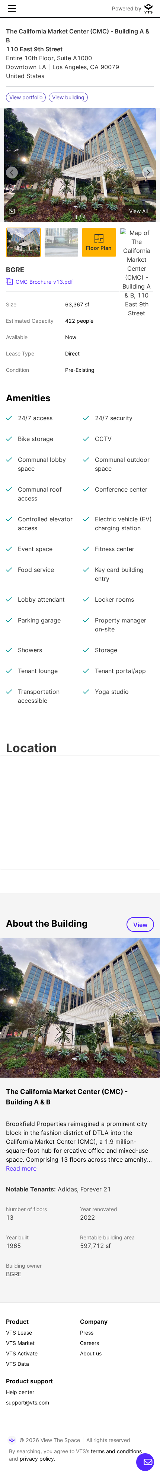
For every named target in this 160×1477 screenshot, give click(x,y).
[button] (80, 166)
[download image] (12, 211)
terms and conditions (116, 1451)
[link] (77, 282)
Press (86, 1332)
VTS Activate (22, 1353)
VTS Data (17, 1364)
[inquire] (145, 1462)
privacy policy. (37, 1458)
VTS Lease (19, 1332)
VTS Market (20, 1343)
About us (91, 1353)
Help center (20, 1392)
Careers (89, 1343)
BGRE (14, 1274)
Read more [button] (21, 1168)
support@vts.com (27, 1402)
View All (138, 211)
